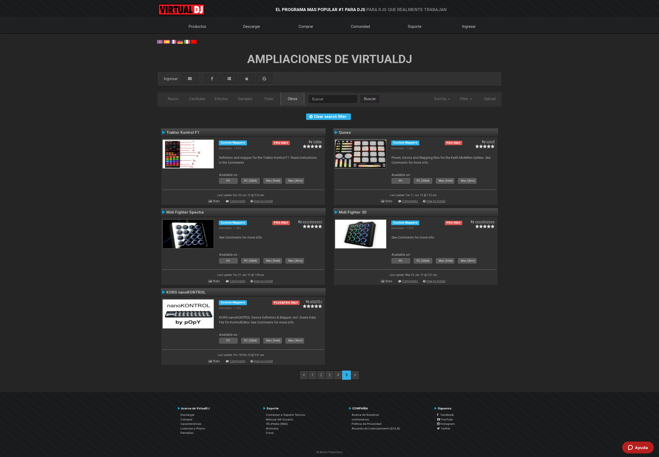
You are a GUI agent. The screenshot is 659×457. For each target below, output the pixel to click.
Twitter (445, 428)
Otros (292, 98)
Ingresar (469, 26)
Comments (237, 201)
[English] (160, 41)
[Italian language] (187, 41)
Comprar (306, 26)
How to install (263, 201)
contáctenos (360, 419)
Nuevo (173, 98)
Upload (490, 98)
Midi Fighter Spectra (185, 212)
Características (190, 424)
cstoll (490, 142)
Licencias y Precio (192, 428)
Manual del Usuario (279, 419)
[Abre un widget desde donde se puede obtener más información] (638, 448)
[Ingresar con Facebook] (212, 78)
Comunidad (360, 26)
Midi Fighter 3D (353, 212)
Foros (270, 433)
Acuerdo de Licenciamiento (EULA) (376, 428)
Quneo (345, 132)
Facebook (446, 415)
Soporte (414, 26)
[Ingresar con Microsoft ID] (229, 78)
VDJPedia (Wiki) (277, 424)
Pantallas (187, 433)
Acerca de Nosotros (365, 415)
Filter (464, 98)
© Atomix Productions (330, 452)
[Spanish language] (166, 41)
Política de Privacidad (366, 424)
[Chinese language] (194, 41)
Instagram (447, 424)
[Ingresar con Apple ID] (246, 78)
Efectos (221, 98)
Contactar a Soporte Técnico (285, 415)
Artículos (272, 428)
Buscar (370, 98)
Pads (269, 98)
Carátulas (197, 98)
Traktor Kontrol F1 (183, 132)
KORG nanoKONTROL (186, 292)
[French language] (173, 41)
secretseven (312, 222)
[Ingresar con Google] (264, 78)
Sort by (440, 98)
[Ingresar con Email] (190, 78)
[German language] (180, 41)
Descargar (251, 26)
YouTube (446, 419)
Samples (245, 98)
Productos (197, 26)
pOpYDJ (316, 301)
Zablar (317, 142)
